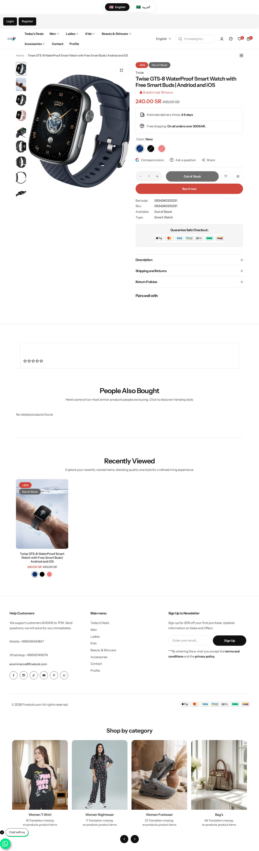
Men (93, 630)
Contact (96, 664)
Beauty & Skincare (103, 650)
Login (10, 21)
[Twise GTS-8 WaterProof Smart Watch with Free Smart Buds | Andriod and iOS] (42, 514)
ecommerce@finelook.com (28, 664)
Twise (140, 72)
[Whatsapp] (64, 675)
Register (27, 21)
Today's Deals (99, 623)
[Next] (135, 839)
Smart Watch (163, 217)
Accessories (98, 657)
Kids (93, 643)
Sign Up (229, 641)
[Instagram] (24, 675)
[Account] (221, 38)
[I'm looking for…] (180, 39)
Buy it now (189, 189)
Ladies (95, 636)
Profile (95, 670)
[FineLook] (11, 39)
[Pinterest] (54, 675)
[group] (79, 129)
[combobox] (195, 39)
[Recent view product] (230, 38)
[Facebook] (14, 675)
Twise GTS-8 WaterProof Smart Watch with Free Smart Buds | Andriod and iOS (42, 557)
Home (20, 55)
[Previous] (124, 839)
